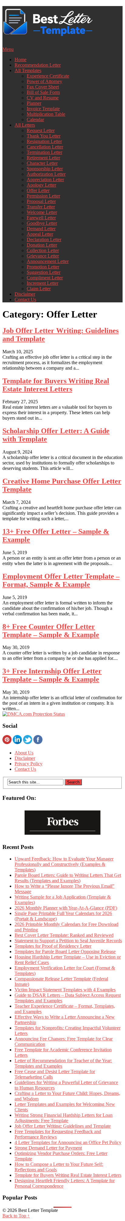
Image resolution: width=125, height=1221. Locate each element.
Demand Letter (41, 228)
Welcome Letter (42, 212)
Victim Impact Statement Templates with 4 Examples (65, 989)
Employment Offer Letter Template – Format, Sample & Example (61, 580)
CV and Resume (43, 97)
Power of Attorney (44, 81)
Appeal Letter (40, 234)
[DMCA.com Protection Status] (33, 714)
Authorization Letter (46, 174)
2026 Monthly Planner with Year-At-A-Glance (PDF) (66, 907)
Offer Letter (38, 190)
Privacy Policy (28, 763)
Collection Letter (43, 250)
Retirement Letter (43, 157)
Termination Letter (44, 152)
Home (20, 59)
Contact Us (25, 299)
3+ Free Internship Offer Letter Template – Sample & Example (52, 675)
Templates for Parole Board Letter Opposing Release (65, 951)
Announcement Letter (48, 261)
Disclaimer (25, 294)
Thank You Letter (43, 135)
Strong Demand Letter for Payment (48, 1147)
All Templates (28, 70)
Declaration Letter (44, 239)
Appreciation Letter (45, 179)
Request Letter (41, 130)
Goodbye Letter (42, 223)
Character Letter (42, 163)
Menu (8, 49)
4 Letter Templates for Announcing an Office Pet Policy (68, 1142)
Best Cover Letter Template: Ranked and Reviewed (64, 935)
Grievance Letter (43, 255)
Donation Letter (42, 245)
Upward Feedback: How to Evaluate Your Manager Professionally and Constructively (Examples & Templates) (64, 864)
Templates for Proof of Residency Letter (53, 946)
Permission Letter (43, 195)
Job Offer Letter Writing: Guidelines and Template (63, 1126)
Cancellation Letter (45, 146)
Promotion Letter (43, 266)
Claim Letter (39, 288)
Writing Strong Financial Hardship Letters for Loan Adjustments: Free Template (64, 1118)
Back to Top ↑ (16, 1215)
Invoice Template (43, 108)
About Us (24, 752)
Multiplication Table (46, 114)
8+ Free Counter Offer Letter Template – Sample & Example (50, 631)
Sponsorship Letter (45, 168)
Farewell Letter (41, 217)
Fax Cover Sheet (43, 86)
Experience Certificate (48, 75)
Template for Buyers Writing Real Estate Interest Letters (55, 385)
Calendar (35, 119)
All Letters (25, 125)
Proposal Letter (41, 201)
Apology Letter (41, 185)
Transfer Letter (41, 206)
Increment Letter (42, 283)
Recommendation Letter (38, 65)
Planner (34, 103)
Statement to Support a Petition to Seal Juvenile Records (68, 940)
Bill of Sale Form (43, 92)
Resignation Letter (44, 141)
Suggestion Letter (43, 272)
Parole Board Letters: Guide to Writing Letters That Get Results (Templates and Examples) (68, 878)
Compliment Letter (45, 277)
